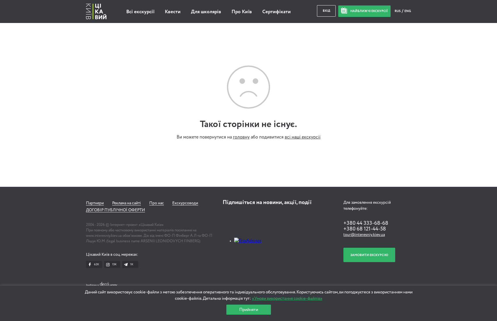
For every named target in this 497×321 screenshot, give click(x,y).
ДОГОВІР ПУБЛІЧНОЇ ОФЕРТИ (115, 210)
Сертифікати (276, 11)
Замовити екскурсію (369, 255)
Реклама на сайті (126, 203)
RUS (398, 11)
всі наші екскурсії (303, 137)
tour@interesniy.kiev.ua (364, 235)
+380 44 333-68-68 (365, 223)
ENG (407, 11)
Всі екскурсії (140, 11)
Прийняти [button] (248, 309)
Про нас (156, 203)
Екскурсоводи (185, 203)
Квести (173, 11)
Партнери (95, 203)
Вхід (326, 10)
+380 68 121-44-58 (364, 229)
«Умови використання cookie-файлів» (287, 298)
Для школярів (206, 11)
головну (241, 137)
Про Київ (242, 11)
